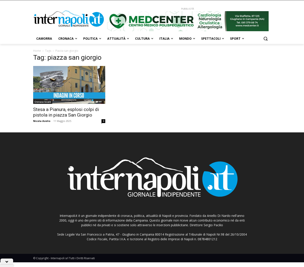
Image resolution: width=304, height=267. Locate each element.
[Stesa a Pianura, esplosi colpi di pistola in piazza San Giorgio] (69, 85)
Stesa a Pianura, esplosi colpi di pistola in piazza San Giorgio (66, 112)
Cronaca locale (42, 101)
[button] (265, 38)
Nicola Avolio (41, 121)
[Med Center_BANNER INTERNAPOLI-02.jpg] (187, 21)
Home (37, 51)
